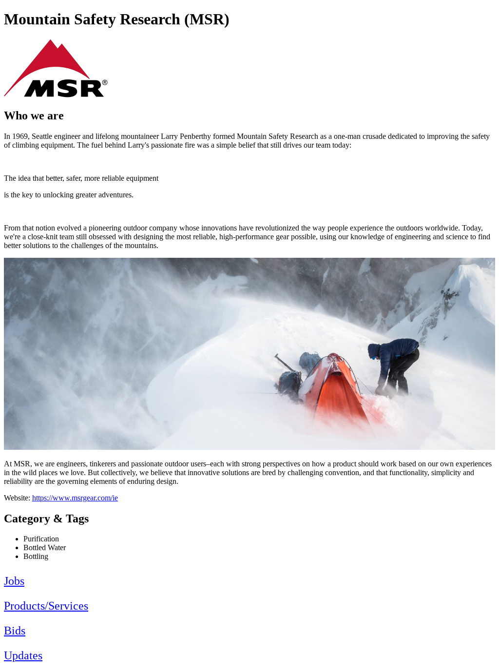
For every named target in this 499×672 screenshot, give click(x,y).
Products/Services (46, 605)
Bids (14, 630)
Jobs (14, 581)
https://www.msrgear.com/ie (75, 498)
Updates (23, 655)
